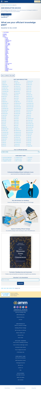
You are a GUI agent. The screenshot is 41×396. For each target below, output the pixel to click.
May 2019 (4, 98)
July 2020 (4, 123)
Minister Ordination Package (20, 325)
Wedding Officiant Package (20, 327)
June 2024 (29, 89)
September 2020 (5, 128)
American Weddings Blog (20, 312)
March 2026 (30, 133)
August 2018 (5, 84)
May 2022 (17, 96)
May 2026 (29, 139)
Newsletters (10, 5)
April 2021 (4, 140)
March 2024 (30, 82)
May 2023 (17, 116)
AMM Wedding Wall (20, 314)
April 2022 (17, 94)
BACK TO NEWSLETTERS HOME (6, 14)
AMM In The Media (18, 160)
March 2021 (5, 139)
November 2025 (30, 123)
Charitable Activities (20, 374)
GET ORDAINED (37, 1)
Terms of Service (7, 388)
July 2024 (29, 93)
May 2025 (29, 113)
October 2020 (5, 130)
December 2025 (30, 127)
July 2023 (16, 125)
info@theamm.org (17, 309)
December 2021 (18, 89)
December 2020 (5, 133)
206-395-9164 (24, 309)
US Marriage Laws (20, 352)
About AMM (5, 5)
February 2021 (5, 137)
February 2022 (17, 93)
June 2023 (17, 120)
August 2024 (30, 94)
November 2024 (30, 103)
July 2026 (29, 142)
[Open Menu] (2, 1)
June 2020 (4, 120)
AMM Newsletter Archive (20, 360)
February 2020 (5, 113)
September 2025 (31, 118)
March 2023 (17, 115)
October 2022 (17, 105)
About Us (29, 160)
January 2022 (17, 91)
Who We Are (20, 365)
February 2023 (17, 110)
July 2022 (16, 99)
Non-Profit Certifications (20, 357)
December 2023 (18, 140)
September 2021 (18, 84)
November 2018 (5, 89)
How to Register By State (20, 349)
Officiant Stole (20, 335)
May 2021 (4, 142)
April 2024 (29, 86)
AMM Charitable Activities (7, 159)
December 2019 (5, 110)
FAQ (20, 370)
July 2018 (4, 82)
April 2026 (29, 135)
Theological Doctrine (18, 157)
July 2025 (29, 115)
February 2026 (30, 130)
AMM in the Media (20, 377)
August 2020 (5, 127)
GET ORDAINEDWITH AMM (5, 294)
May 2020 (4, 118)
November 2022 (18, 106)
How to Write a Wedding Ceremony (20, 342)
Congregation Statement (7, 160)
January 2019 (5, 93)
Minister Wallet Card (20, 332)
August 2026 (30, 145)
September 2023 (18, 130)
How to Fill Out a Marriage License (20, 344)
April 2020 (4, 116)
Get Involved (30, 157)
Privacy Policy (34, 388)
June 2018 (4, 81)
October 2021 (17, 86)
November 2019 (5, 108)
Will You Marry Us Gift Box (20, 330)
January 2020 (5, 111)
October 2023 (17, 137)
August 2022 (17, 101)
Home (2, 5)
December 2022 (18, 108)
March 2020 (5, 115)
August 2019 (5, 101)
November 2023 (18, 139)
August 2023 (17, 128)
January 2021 (5, 135)
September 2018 (5, 86)
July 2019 (4, 99)
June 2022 (17, 98)
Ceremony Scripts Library (20, 347)
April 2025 (29, 111)
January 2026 (30, 128)
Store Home (20, 337)
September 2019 (5, 103)
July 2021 (16, 81)
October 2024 (30, 99)
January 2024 (17, 144)
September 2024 (31, 98)
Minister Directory (20, 317)
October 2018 (5, 88)
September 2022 (18, 103)
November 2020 (5, 132)
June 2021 (4, 145)
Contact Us (30, 159)
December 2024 (30, 106)
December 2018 (5, 91)
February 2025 (30, 108)
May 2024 (29, 88)
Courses (20, 319)
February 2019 (5, 94)
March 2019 (5, 96)
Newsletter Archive (18, 159)
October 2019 (5, 105)
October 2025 (30, 120)
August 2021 (17, 82)
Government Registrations (7, 157)
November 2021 (18, 88)
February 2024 (30, 81)
